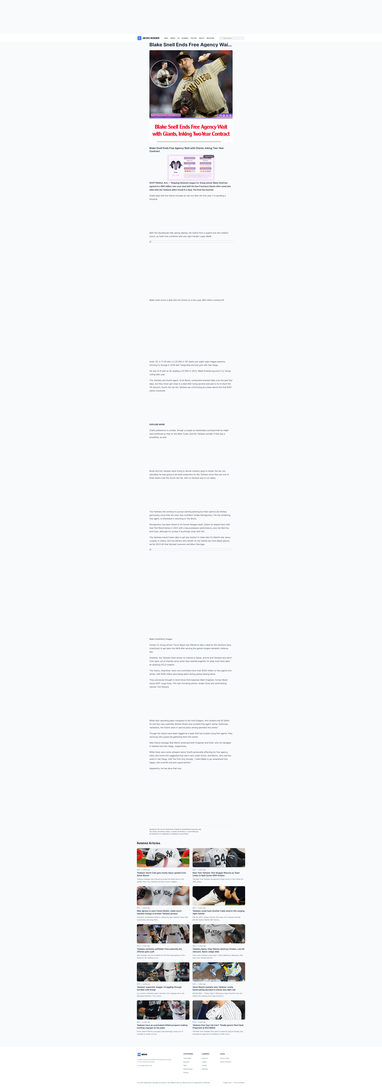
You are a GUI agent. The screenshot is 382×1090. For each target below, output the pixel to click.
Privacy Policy (224, 1058)
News (166, 38)
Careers (204, 1065)
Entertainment (187, 1069)
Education (210, 38)
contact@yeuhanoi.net (144, 1065)
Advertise (205, 1069)
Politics (194, 38)
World (173, 38)
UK (178, 38)
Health (201, 38)
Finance (186, 1072)
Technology (187, 1058)
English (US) (227, 1082)
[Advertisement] (191, 17)
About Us (205, 1058)
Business (185, 38)
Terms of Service (225, 1062)
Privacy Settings (239, 1082)
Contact (204, 1062)
